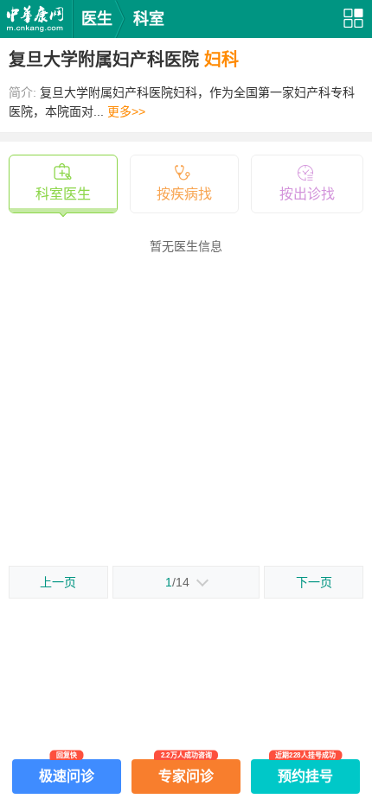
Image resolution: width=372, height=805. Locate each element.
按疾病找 (184, 194)
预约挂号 (305, 771)
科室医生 (63, 194)
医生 (96, 19)
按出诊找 (307, 194)
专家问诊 (186, 771)
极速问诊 (66, 771)
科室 (148, 19)
